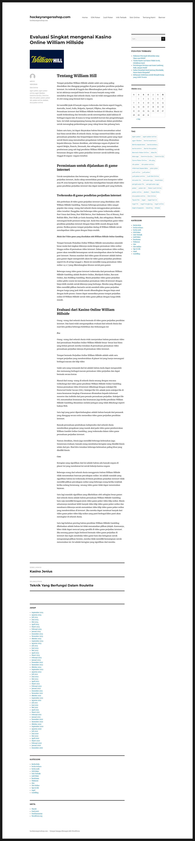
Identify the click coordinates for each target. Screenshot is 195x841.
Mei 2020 (35, 736)
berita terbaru (36, 767)
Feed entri (35, 811)
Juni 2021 (35, 705)
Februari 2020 (37, 743)
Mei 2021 (35, 707)
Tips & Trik (135, 200)
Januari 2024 (36, 632)
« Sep (138, 119)
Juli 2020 (35, 731)
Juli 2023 (35, 646)
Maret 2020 (36, 741)
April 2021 (35, 710)
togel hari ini (152, 200)
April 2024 (35, 624)
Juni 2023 (35, 648)
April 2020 (35, 738)
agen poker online (149, 136)
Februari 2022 (37, 686)
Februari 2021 (36, 715)
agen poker (34, 91)
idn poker (36, 98)
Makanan (35, 781)
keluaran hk (136, 180)
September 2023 (37, 641)
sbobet (45, 100)
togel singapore (138, 208)
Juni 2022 (35, 677)
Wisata (157, 208)
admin (32, 81)
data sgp (135, 156)
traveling (149, 208)
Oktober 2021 (36, 696)
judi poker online (138, 176)
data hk (154, 152)
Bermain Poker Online (140, 152)
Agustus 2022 (36, 672)
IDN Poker (95, 17)
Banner (162, 17)
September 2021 (37, 698)
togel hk (135, 204)
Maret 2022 (36, 684)
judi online (136, 172)
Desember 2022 (37, 662)
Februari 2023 (37, 658)
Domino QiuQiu (36, 95)
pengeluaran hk (138, 184)
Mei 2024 (35, 622)
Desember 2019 (37, 748)
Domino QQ (159, 156)
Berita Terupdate (150, 148)
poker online (37, 100)
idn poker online (148, 164)
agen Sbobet (40, 93)
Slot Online (135, 17)
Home (85, 17)
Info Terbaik (121, 17)
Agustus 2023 (36, 643)
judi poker (146, 172)
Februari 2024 (37, 629)
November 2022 (37, 665)
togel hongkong (146, 204)
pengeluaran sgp (152, 184)
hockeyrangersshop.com (50, 17)
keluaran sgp (148, 180)
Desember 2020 (37, 719)
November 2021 (37, 693)
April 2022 (35, 681)
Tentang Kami (149, 17)
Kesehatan (159, 180)
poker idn (142, 188)
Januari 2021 (36, 717)
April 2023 (35, 653)
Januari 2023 (36, 660)
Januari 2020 (36, 745)
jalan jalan (154, 168)
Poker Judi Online (154, 188)
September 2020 (37, 726)
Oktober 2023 (36, 639)
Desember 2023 (37, 634)
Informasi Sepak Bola (140, 168)
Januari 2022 (36, 688)
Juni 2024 (35, 620)
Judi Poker (108, 17)
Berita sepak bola (138, 144)
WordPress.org (37, 816)
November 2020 (37, 722)
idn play (152, 160)
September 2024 (37, 613)
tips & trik (35, 788)
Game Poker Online (139, 160)
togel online (159, 204)
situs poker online (36, 102)
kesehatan (35, 778)
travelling (35, 793)
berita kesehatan (150, 140)
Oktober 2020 (36, 724)
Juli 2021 (35, 703)
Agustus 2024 (36, 615)
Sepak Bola (155, 192)
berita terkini (137, 148)
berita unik (35, 769)
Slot (33, 783)
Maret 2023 (36, 655)
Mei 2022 (35, 679)
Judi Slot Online (153, 176)
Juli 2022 (35, 674)
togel (33, 790)
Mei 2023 (35, 650)
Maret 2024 (36, 627)
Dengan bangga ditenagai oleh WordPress (65, 831)
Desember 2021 (37, 691)
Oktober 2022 (36, 667)
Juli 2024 (35, 617)
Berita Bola (35, 764)
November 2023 (37, 636)
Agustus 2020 (36, 729)
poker (43, 98)
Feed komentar (37, 814)
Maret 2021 (36, 712)
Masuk (34, 809)
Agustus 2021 (36, 700)
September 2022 (37, 669)
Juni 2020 (35, 734)
